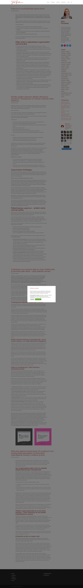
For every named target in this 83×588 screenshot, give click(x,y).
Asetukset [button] (32, 299)
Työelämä (58, 2)
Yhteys (68, 2)
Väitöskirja (53, 2)
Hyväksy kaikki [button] (38, 299)
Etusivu (48, 2)
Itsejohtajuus (63, 2)
